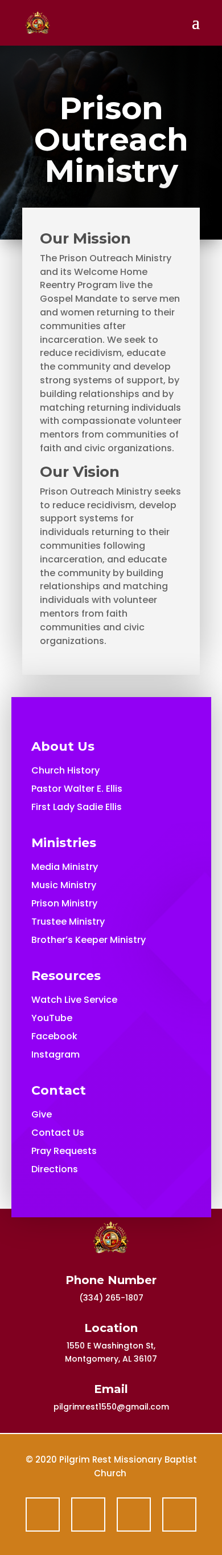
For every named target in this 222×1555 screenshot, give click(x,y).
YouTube (51, 1017)
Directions (54, 1169)
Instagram (55, 1054)
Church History (65, 770)
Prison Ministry (64, 903)
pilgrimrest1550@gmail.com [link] (111, 1406)
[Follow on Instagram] (179, 1514)
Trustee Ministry (68, 921)
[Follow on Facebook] (43, 1514)
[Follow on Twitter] (88, 1514)
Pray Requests (64, 1150)
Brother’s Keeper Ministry (88, 939)
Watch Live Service (74, 999)
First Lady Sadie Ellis (76, 806)
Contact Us (57, 1132)
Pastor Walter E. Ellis (76, 788)
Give (41, 1114)
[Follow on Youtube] (134, 1514)
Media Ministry (64, 866)
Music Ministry (63, 885)
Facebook (54, 1036)
